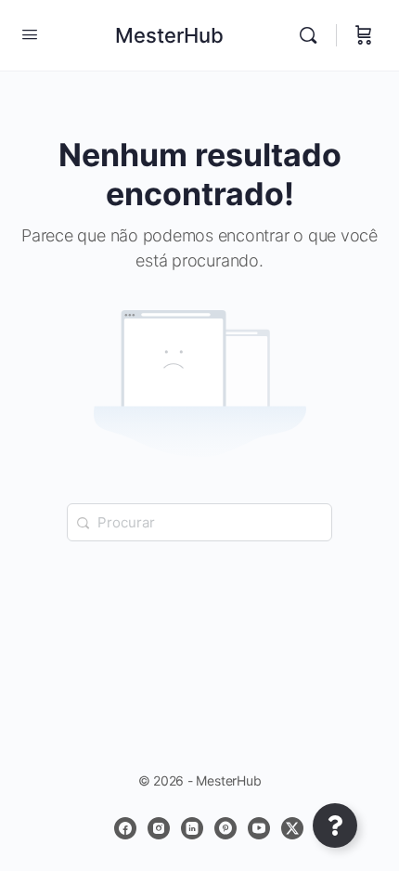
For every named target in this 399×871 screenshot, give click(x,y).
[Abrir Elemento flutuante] (335, 825)
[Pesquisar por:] (199, 522)
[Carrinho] (364, 35)
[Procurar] (312, 35)
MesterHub (169, 35)
